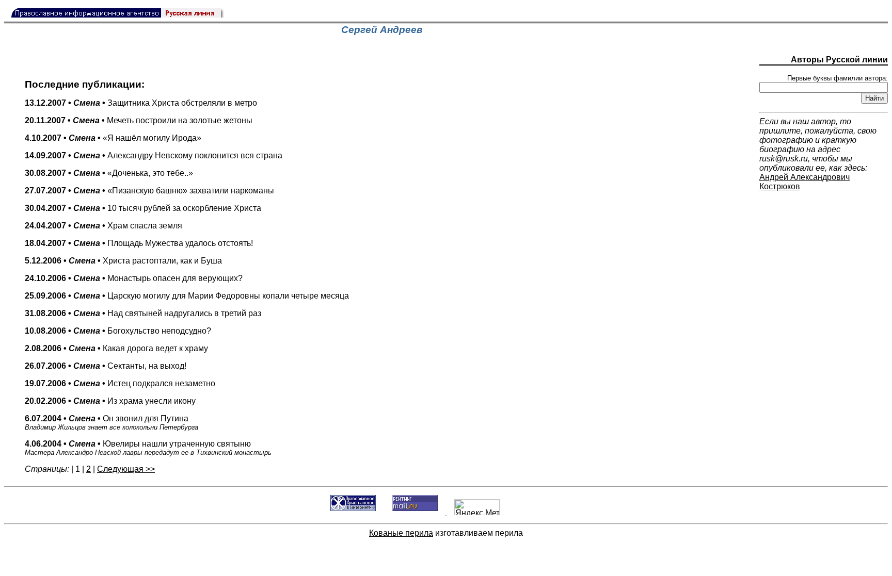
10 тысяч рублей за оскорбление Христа (143, 208)
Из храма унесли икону (110, 401)
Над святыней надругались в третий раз (143, 313)
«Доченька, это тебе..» (109, 173)
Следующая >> (126, 469)
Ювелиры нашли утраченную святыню (148, 447)
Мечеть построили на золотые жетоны (138, 120)
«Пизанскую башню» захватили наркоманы (149, 190)
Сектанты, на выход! (105, 365)
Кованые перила (401, 533)
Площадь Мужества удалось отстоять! (139, 243)
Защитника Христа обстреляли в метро (141, 102)
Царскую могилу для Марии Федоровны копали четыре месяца (187, 295)
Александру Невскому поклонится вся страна (153, 155)
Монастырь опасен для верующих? (134, 278)
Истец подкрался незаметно (120, 383)
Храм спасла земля (103, 225)
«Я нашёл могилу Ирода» (113, 138)
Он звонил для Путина (111, 422)
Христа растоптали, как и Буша (123, 260)
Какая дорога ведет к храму (116, 348)
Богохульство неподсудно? (118, 330)
